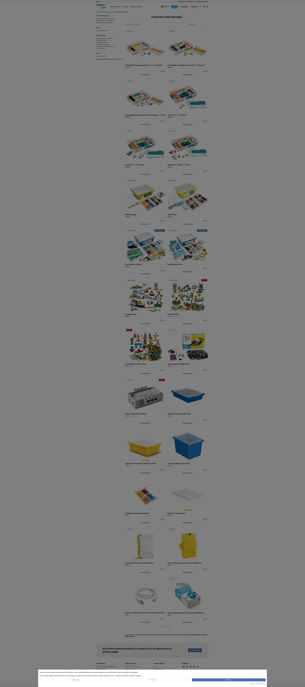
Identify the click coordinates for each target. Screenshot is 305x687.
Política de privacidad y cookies (258, 683)
